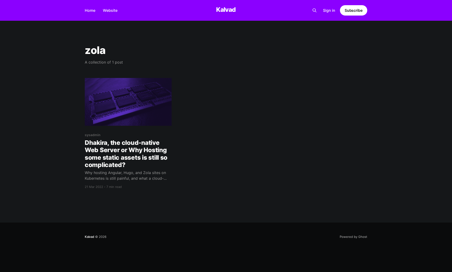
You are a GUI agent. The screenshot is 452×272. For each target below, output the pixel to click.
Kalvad (226, 9)
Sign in (329, 10)
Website (110, 10)
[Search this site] (314, 10)
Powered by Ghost (353, 237)
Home (90, 10)
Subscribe (354, 10)
